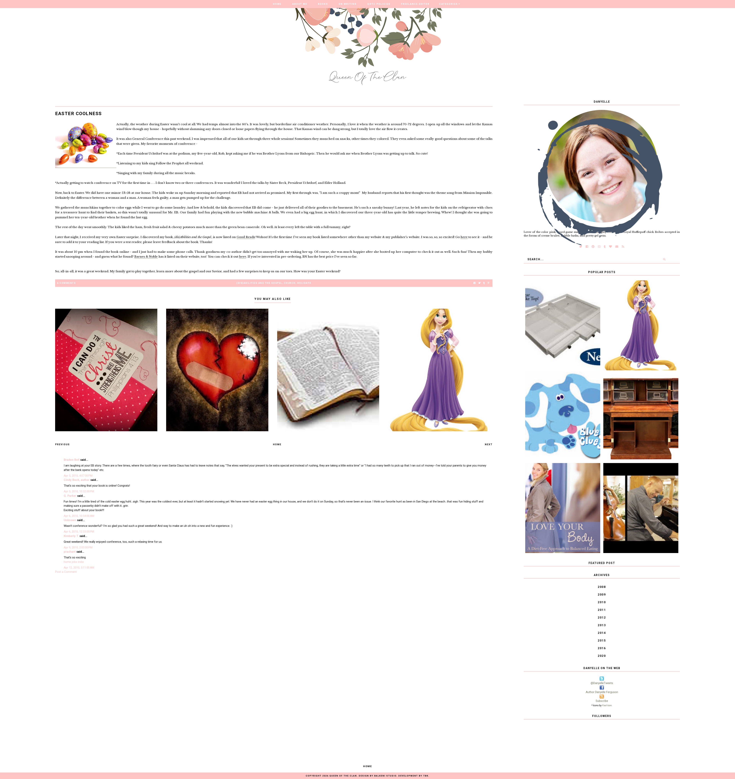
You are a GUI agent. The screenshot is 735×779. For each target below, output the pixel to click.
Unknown (70, 520)
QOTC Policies (378, 4)
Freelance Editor (415, 4)
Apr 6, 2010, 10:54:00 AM (79, 516)
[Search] (664, 259)
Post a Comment (66, 572)
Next (488, 444)
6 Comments (66, 283)
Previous (62, 444)
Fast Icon (607, 705)
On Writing (348, 4)
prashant (70, 551)
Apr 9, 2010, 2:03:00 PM (78, 547)
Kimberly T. (71, 536)
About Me (299, 4)
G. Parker (70, 496)
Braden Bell (71, 460)
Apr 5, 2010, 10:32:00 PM (79, 491)
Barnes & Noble (146, 256)
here (464, 237)
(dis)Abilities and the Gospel (259, 283)
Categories (448, 4)
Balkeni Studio (385, 776)
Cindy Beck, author (77, 480)
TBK (425, 776)
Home (277, 4)
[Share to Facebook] (475, 283)
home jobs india (74, 562)
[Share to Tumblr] (484, 283)
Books (323, 4)
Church (290, 283)
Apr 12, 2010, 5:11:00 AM (79, 567)
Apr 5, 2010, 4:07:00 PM (78, 475)
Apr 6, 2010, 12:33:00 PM (79, 531)
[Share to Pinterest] (488, 283)
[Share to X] (479, 283)
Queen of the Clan (343, 776)
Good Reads (246, 237)
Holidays (304, 283)
